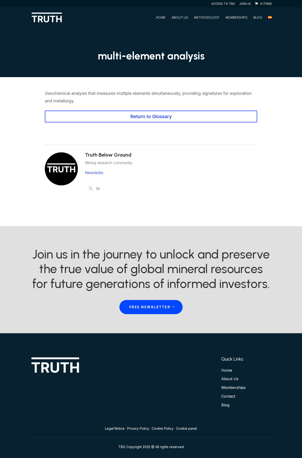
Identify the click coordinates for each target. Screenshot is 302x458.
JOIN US (245, 3)
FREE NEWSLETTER (149, 307)
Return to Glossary (151, 116)
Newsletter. (94, 172)
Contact (228, 396)
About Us (180, 18)
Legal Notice (115, 428)
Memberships (236, 18)
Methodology (206, 18)
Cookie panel (186, 428)
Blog (257, 18)
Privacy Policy (138, 428)
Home (161, 18)
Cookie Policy (162, 428)
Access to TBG (223, 3)
